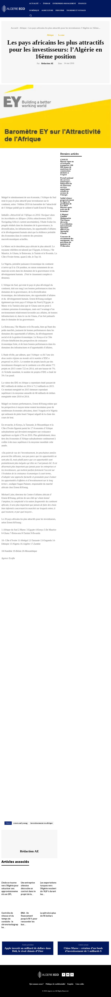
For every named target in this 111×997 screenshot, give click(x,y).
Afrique (23, 28)
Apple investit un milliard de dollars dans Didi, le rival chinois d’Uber (27, 949)
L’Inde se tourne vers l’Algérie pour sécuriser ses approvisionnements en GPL (9, 888)
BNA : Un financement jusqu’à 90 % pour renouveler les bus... (29, 919)
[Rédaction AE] (29, 840)
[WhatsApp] (65, 73)
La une (61, 35)
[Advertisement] (29, 172)
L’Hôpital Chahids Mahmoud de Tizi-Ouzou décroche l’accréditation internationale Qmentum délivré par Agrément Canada (66, 223)
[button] (30, 15)
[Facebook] (45, 73)
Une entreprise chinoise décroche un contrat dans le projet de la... (28, 888)
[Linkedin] (68, 974)
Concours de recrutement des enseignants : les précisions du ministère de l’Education (66, 241)
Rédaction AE (47, 63)
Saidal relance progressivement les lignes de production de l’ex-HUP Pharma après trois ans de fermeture (67, 204)
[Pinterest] (59, 73)
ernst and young (20, 823)
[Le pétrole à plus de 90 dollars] (48, 905)
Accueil (14, 28)
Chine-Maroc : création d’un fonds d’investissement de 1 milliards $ (83, 949)
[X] (52, 73)
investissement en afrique (41, 823)
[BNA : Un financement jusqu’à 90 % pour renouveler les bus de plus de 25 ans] (29, 905)
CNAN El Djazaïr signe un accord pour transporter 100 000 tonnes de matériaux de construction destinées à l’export (67, 167)
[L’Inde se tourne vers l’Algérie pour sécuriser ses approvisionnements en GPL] (10, 874)
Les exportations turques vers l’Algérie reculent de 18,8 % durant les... (48, 888)
